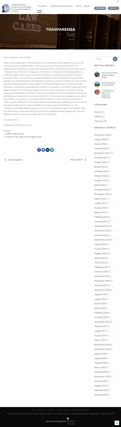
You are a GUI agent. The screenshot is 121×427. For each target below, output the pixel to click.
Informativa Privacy (80, 410)
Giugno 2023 (100, 180)
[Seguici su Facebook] (116, 1)
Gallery (86, 6)
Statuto (41, 410)
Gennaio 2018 (100, 317)
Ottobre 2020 (101, 235)
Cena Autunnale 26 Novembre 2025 (109, 75)
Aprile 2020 (99, 258)
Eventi (79, 6)
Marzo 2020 (100, 262)
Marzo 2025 (100, 144)
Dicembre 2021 (101, 190)
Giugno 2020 (100, 249)
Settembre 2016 (102, 349)
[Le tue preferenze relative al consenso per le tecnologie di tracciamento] (117, 423)
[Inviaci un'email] (118, 1)
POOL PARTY (76, 160)
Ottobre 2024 (101, 158)
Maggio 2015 (100, 386)
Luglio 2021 (99, 203)
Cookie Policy (63, 410)
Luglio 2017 (99, 331)
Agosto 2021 (100, 199)
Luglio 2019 (99, 299)
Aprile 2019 (99, 303)
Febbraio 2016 (100, 372)
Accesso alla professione (61, 6)
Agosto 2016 (100, 354)
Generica (98, 121)
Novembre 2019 (101, 281)
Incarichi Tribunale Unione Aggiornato (23, 137)
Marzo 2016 (99, 367)
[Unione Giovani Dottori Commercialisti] (17, 8)
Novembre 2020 (102, 231)
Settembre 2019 (102, 290)
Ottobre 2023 (101, 176)
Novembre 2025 (102, 135)
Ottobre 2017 (100, 326)
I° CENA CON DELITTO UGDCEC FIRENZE (108, 94)
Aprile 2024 (100, 167)
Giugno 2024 (100, 162)
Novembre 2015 (101, 376)
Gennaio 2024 (101, 171)
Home (34, 410)
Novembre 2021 (101, 194)
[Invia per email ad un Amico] (48, 150)
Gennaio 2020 (101, 272)
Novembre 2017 (101, 322)
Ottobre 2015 (100, 381)
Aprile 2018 (99, 308)
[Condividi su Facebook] (39, 150)
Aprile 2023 (99, 185)
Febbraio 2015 (100, 390)
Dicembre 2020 (101, 226)
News (39, 11)
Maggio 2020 (100, 253)
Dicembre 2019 (101, 276)
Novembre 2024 (102, 153)
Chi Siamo (42, 6)
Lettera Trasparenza (14, 134)
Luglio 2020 (100, 244)
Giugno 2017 (100, 335)
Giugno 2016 (100, 363)
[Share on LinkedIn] (52, 150)
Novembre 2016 (101, 345)
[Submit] (115, 59)
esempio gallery (15, 160)
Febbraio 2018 (101, 313)
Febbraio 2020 (101, 267)
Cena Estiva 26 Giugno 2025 (108, 84)
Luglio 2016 (99, 358)
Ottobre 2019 (100, 285)
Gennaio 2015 (100, 395)
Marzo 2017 (99, 340)
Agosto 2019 (100, 294)
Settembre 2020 (102, 240)
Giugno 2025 (100, 139)
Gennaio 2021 (100, 221)
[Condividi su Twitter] (43, 150)
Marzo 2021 (99, 212)
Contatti (51, 410)
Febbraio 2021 (101, 217)
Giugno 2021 (100, 208)
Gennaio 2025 (101, 148)
